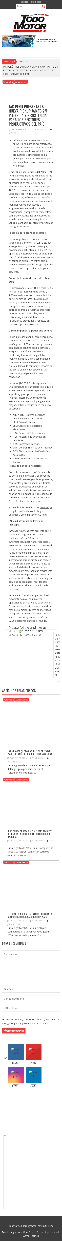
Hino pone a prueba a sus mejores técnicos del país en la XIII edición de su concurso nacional (30, 833)
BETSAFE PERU (14, 761)
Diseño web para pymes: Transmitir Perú (31, 1225)
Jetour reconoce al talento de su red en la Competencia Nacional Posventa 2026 (29, 915)
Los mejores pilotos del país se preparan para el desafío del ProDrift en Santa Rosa (29, 752)
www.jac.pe (46, 507)
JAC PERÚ (13, 133)
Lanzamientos (21, 82)
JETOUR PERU (13, 924)
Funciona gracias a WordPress (18, 1232)
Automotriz (8, 82)
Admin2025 (40, 129)
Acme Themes (31, 1235)
